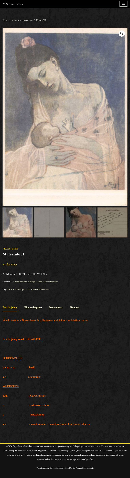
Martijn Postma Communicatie (81, 468)
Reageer (75, 307)
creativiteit (15, 20)
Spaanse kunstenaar (40, 289)
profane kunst (27, 20)
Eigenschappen (33, 307)
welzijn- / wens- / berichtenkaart (43, 281)
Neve (5, 474)
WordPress (41, 474)
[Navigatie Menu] (123, 4)
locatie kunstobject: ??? (19, 289)
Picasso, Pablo (10, 248)
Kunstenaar (56, 307)
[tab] (10, 308)
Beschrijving (10, 307)
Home (5, 20)
